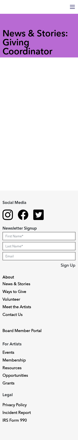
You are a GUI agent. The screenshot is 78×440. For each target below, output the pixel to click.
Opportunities (15, 375)
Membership (14, 359)
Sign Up (68, 265)
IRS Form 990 (14, 420)
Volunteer (11, 299)
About (8, 277)
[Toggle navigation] (72, 7)
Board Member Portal (22, 330)
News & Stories (16, 283)
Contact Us (12, 314)
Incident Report (16, 412)
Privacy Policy (14, 404)
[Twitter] (38, 215)
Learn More (19, 239)
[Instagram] (7, 215)
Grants (8, 382)
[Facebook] (23, 215)
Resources (12, 367)
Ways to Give (14, 291)
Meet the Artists (16, 306)
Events (8, 352)
